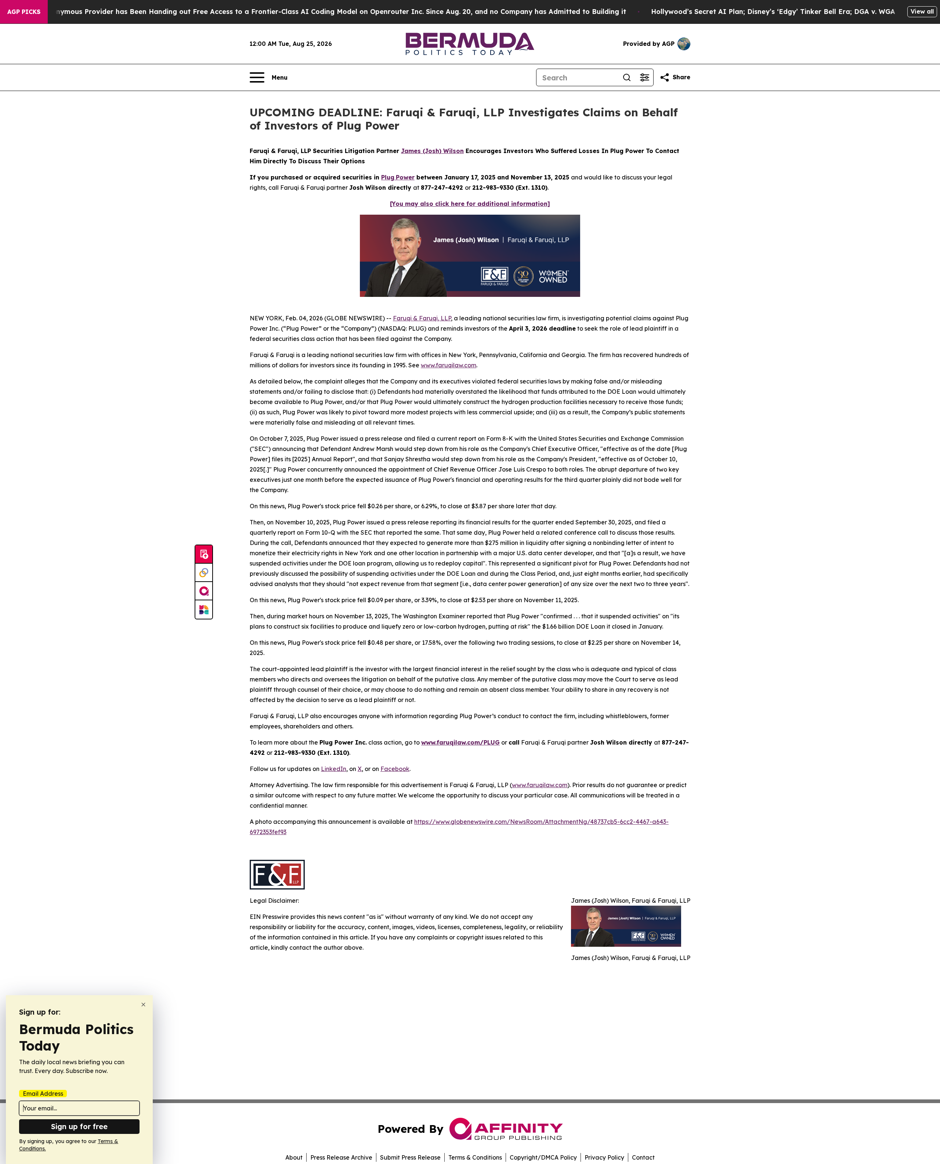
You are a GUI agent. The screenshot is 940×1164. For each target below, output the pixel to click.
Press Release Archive (341, 1157)
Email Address (43, 1093)
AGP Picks (23, 11)
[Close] (143, 1004)
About (294, 1157)
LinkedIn (333, 768)
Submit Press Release (410, 1157)
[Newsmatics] (203, 609)
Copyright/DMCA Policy (543, 1157)
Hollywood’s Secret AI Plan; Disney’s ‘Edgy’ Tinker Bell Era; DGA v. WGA (773, 11)
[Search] (627, 77)
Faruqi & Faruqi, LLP (422, 318)
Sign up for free (79, 1126)
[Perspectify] (203, 573)
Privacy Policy (604, 1157)
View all (922, 11)
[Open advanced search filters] (644, 77)
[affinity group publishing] (203, 591)
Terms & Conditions (475, 1157)
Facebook (394, 768)
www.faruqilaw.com (448, 365)
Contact (643, 1157)
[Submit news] (203, 554)
